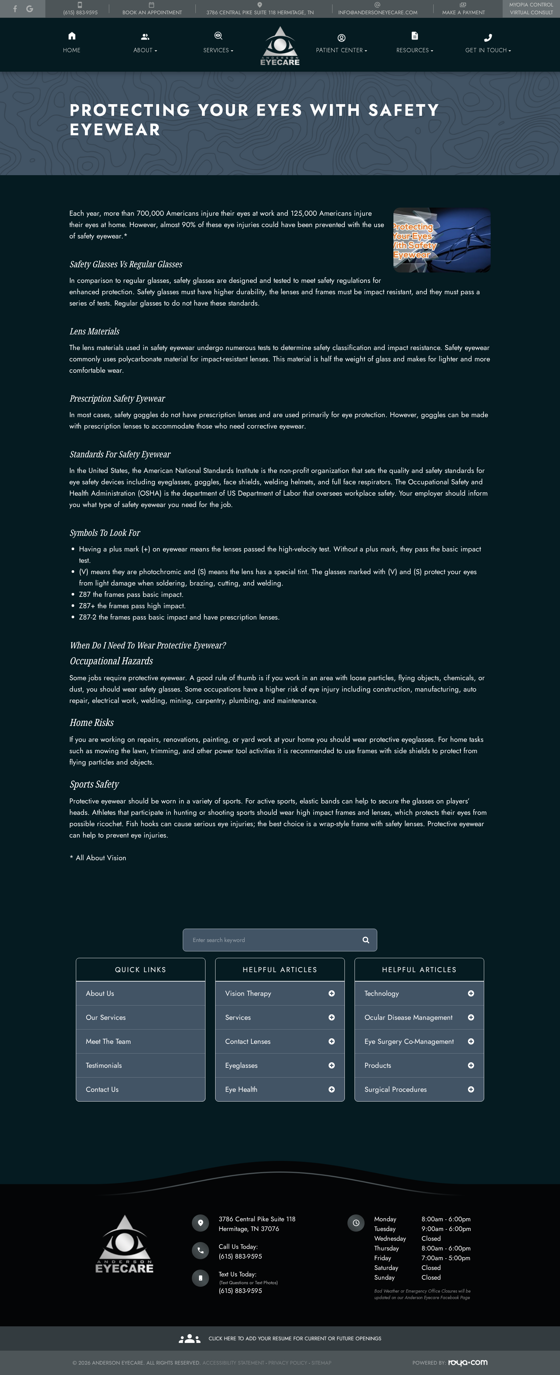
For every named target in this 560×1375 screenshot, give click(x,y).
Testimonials (104, 1065)
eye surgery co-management (409, 1041)
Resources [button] (413, 50)
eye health (241, 1089)
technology (382, 993)
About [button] (143, 50)
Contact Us (102, 1089)
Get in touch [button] (486, 50)
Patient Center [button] (339, 50)
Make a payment (463, 12)
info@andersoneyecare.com (377, 12)
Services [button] (216, 50)
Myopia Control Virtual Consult (531, 8)
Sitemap (321, 1363)
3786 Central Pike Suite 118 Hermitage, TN (260, 12)
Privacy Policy (287, 1363)
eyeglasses (241, 1065)
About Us (100, 993)
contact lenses (248, 1041)
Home (72, 50)
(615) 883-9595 (80, 12)
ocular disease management (408, 1017)
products (378, 1065)
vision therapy (248, 993)
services (238, 1017)
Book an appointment (152, 12)
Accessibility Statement (233, 1363)
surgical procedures (396, 1089)
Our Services (106, 1017)
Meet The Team (108, 1041)
